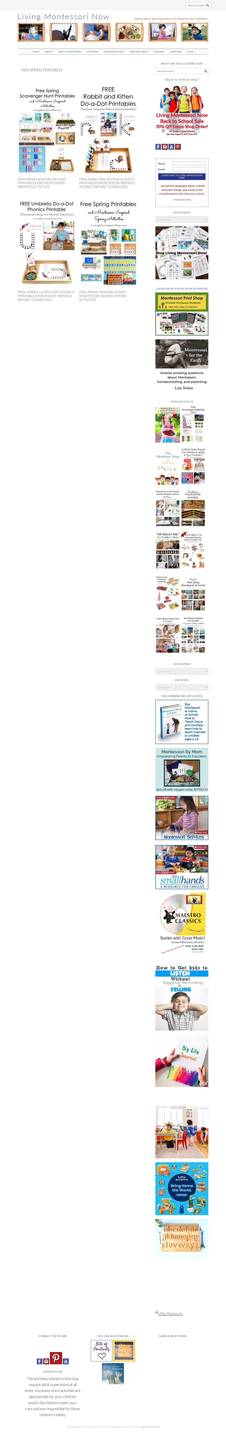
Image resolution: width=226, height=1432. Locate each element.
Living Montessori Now (113, 28)
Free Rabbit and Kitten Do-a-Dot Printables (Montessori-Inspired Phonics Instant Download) (107, 183)
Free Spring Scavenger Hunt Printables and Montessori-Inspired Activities (42, 183)
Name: (162, 163)
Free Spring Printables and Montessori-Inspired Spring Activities (103, 295)
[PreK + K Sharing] (124, 1360)
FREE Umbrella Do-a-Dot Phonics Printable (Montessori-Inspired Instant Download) (46, 295)
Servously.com (150, 1426)
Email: (162, 169)
